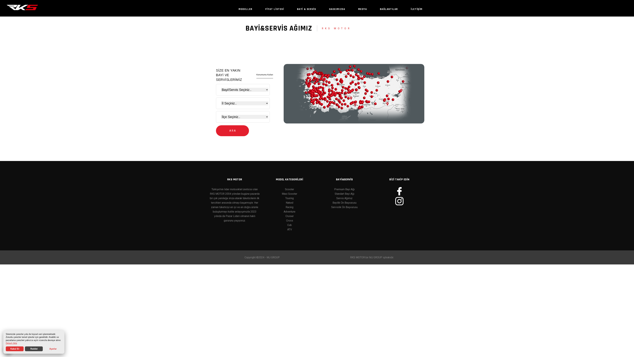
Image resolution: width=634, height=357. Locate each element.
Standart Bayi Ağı (344, 193)
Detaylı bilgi (11, 343)
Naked (289, 202)
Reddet (33, 349)
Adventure (289, 211)
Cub (289, 225)
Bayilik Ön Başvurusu (344, 202)
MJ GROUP (273, 257)
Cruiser (289, 216)
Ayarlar (53, 349)
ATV (289, 229)
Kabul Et (14, 349)
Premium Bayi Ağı (344, 189)
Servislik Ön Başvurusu (344, 207)
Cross (289, 220)
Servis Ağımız (344, 198)
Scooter (289, 189)
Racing (289, 207)
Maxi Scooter (289, 193)
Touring (289, 198)
